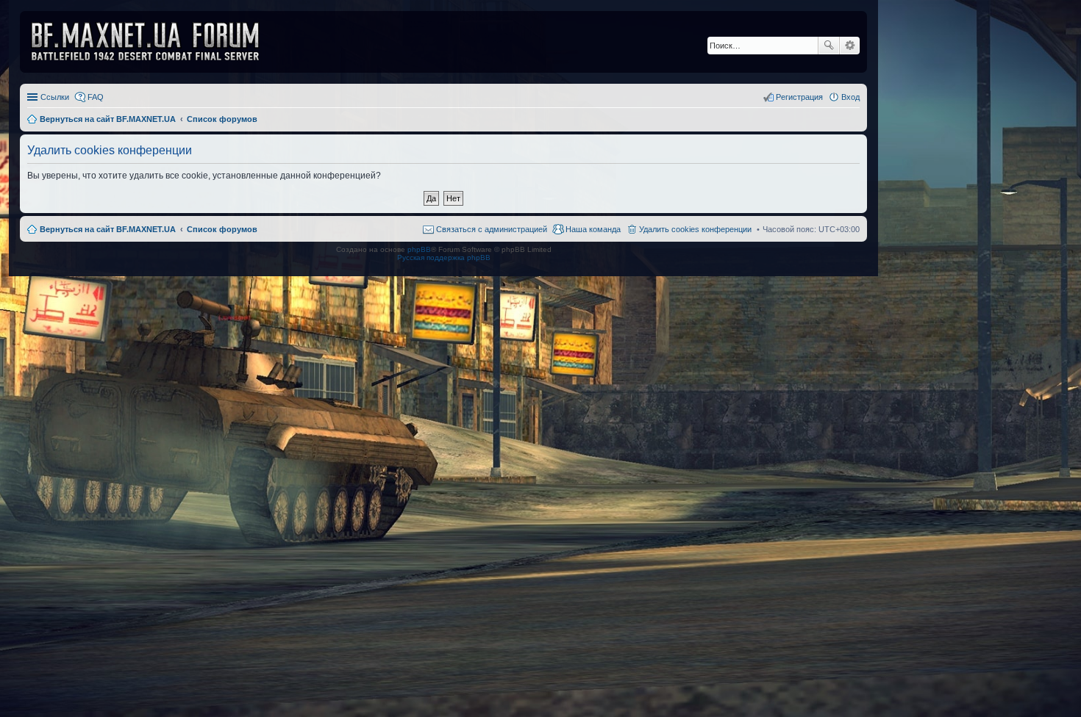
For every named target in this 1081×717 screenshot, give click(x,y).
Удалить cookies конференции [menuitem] (695, 229)
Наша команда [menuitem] (593, 229)
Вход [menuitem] (850, 97)
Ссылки (54, 97)
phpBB (419, 249)
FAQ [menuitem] (96, 97)
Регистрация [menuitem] (799, 97)
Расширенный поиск (850, 45)
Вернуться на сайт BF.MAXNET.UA (108, 229)
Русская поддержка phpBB (443, 257)
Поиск (829, 45)
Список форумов (222, 229)
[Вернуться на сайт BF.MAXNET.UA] (154, 42)
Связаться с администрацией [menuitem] (491, 229)
